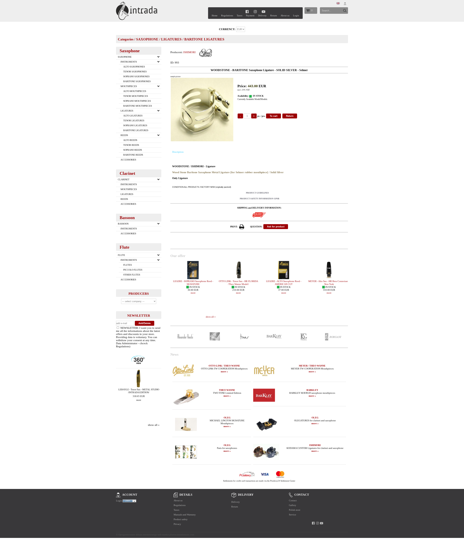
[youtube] (264, 11)
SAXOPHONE (147, 39)
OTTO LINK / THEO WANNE (224, 365)
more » (224, 371)
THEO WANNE (227, 390)
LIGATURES (171, 39)
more (138, 400)
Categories (125, 39)
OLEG (227, 417)
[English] (338, 3)
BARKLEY (312, 390)
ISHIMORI (189, 52)
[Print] (241, 226)
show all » (154, 424)
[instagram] (255, 11)
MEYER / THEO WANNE (312, 365)
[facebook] (247, 11)
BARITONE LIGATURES (204, 39)
